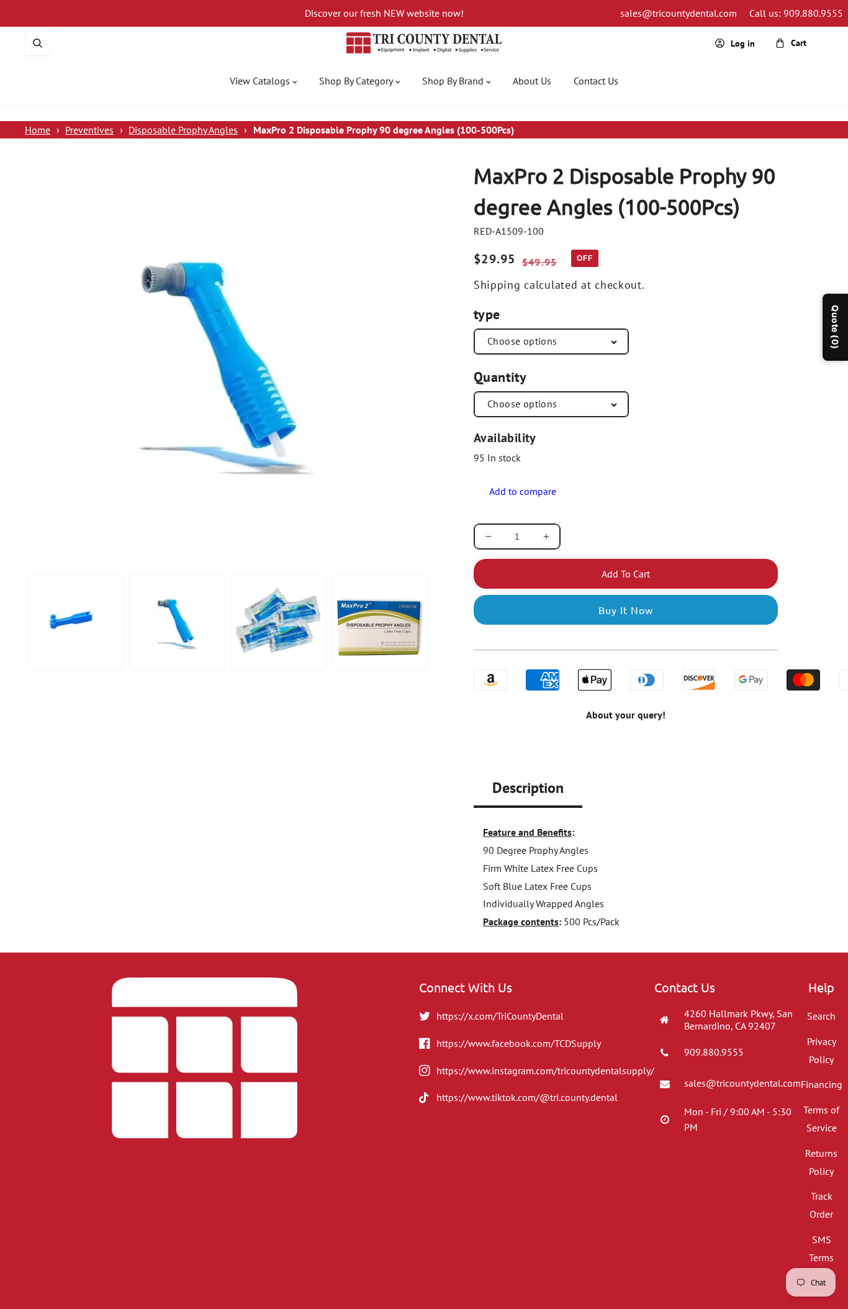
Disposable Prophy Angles (183, 130)
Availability (505, 438)
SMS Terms (821, 1248)
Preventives (89, 130)
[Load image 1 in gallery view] (75, 621)
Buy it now (625, 610)
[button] (37, 42)
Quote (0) (835, 327)
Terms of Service (821, 1118)
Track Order (821, 1205)
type (487, 314)
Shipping (497, 285)
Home (37, 130)
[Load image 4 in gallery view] (379, 621)
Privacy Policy (821, 1050)
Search (821, 1016)
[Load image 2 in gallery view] (176, 621)
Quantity (500, 377)
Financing (821, 1084)
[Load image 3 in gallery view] (278, 621)
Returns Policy (821, 1162)
